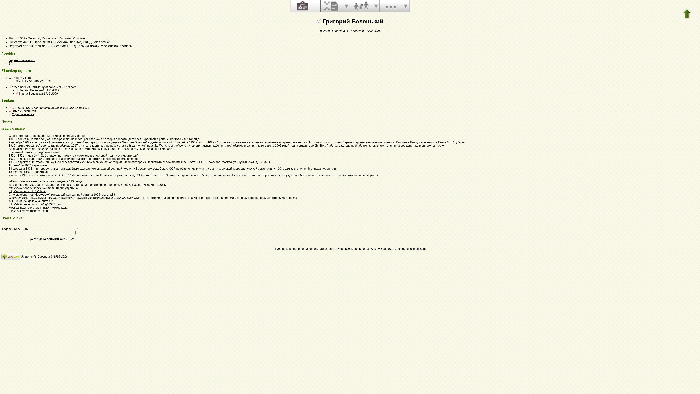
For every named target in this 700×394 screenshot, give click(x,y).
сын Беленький (29, 81)
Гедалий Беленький (22, 60)
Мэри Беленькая (23, 114)
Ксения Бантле (30, 87)
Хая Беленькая (22, 107)
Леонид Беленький (31, 90)
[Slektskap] (361, 6)
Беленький (367, 21)
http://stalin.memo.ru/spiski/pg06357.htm (35, 204)
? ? (11, 63)
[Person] (302, 6)
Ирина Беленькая (31, 93)
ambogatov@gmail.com (410, 248)
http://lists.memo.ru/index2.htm (28, 211)
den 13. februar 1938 (38, 42)
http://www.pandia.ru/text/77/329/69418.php (37, 188)
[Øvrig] (391, 6)
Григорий (336, 21)
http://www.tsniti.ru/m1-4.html (27, 191)
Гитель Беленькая (24, 111)
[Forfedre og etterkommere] (332, 6)
